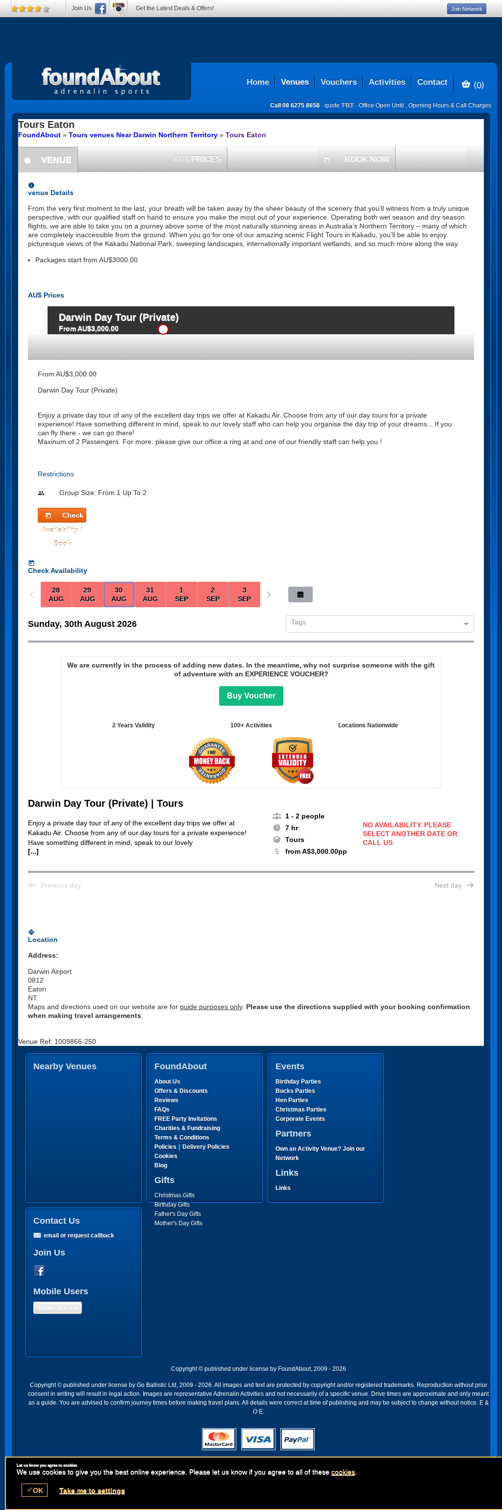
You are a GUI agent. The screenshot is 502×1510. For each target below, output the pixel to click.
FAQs (162, 1109)
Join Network (466, 9)
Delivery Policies (205, 1146)
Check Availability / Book (62, 516)
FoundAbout (39, 135)
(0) (477, 85)
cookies (343, 1472)
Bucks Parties (295, 1091)
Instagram (118, 8)
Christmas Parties (301, 1109)
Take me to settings (92, 1490)
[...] (33, 851)
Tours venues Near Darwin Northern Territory (143, 135)
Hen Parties (292, 1100)
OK (34, 1490)
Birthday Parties (298, 1081)
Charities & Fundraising (187, 1128)
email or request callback (79, 1235)
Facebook (41, 1271)
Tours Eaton (246, 135)
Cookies (165, 1156)
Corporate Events (300, 1118)
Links (283, 1188)
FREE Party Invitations (185, 1118)
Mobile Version (57, 1307)
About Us (167, 1081)
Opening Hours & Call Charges (449, 105)
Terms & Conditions (181, 1137)
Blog (160, 1165)
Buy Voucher (251, 696)
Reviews (166, 1100)
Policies (165, 1146)
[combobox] (376, 624)
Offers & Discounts (181, 1091)
